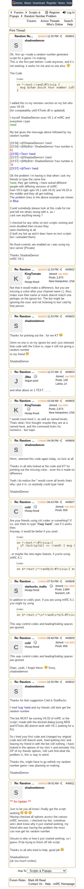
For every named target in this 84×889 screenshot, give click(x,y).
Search (68, 21)
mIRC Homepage (64, 884)
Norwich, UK (62, 593)
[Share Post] (60, 36)
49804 (71, 372)
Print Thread (17, 30)
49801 (71, 36)
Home (18, 3)
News (61, 3)
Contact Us (35, 884)
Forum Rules (18, 880)
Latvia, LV (61, 383)
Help (69, 3)
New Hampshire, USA (62, 281)
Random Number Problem (32, 36)
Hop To (22, 870)
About (27, 3)
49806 (71, 440)
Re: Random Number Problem (34, 269)
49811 (71, 783)
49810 (71, 682)
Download (39, 3)
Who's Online (55, 24)
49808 (71, 581)
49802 (71, 269)
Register (51, 3)
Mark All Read (37, 880)
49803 (71, 316)
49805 (71, 400)
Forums (18, 12)
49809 (71, 638)
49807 (71, 502)
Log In (70, 12)
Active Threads (50, 21)
